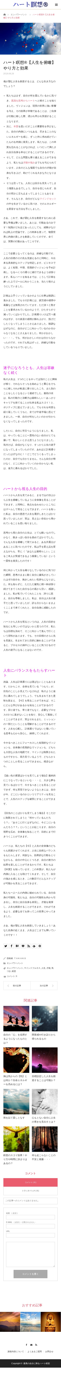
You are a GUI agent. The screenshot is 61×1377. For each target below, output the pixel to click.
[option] (10, 1322)
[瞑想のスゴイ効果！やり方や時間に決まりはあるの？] (16, 1139)
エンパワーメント (19, 14)
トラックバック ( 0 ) (30, 1191)
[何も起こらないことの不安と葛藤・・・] (45, 1139)
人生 (43, 968)
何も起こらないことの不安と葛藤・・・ (44, 1157)
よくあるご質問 (34, 1352)
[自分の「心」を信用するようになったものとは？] (16, 1018)
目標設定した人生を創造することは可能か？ (44, 1078)
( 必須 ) (12, 1213)
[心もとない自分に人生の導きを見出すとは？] (45, 1102)
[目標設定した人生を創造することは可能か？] (45, 1060)
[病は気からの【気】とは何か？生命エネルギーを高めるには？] (16, 1060)
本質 (16, 126)
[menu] (56, 4)
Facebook (26, 1344)
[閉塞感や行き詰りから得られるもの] (45, 1018)
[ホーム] (4, 14)
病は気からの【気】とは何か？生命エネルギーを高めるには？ (15, 1080)
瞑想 (14, 971)
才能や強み (29, 162)
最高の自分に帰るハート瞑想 (36, 1363)
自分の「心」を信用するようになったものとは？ (15, 1038)
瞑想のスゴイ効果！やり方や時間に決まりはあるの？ (15, 1159)
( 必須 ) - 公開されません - (21, 1222)
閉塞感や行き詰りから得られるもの (44, 1036)
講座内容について (16, 1352)
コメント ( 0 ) (30, 1182)
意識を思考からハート (23, 100)
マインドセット (48, 198)
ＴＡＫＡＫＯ (20, 958)
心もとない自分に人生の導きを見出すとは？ (44, 1119)
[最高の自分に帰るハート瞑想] (30, 4)
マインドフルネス (32, 968)
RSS (35, 1344)
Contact (30, 1344)
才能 (48, 968)
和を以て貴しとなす (14, 1117)
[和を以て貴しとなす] (16, 1102)
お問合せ (49, 1352)
